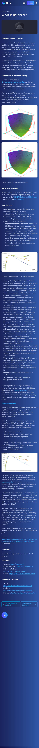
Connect (30, 3)
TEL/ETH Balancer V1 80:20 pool (25, 197)
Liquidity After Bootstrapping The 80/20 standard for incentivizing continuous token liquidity (19, 540)
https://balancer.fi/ (17, 564)
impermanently (7, 482)
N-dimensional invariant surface (13, 82)
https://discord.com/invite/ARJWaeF (23, 593)
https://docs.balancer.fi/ (24, 567)
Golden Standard (20, 390)
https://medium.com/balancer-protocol (17, 591)
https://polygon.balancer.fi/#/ (14, 571)
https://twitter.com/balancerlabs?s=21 (17, 586)
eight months (19, 199)
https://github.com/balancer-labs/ (22, 574)
